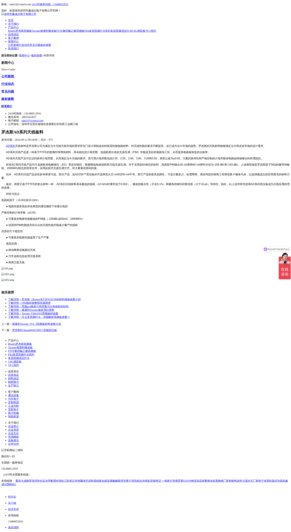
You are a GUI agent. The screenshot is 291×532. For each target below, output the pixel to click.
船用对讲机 (57, 480)
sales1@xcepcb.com (32, 120)
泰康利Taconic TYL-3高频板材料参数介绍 (36, 324)
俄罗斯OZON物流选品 (188, 480)
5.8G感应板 (138, 30)
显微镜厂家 (222, 480)
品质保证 (13, 34)
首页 (10, 20)
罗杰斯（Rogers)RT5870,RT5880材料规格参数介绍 (44, 299)
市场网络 (13, 436)
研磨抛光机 (208, 480)
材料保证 (13, 378)
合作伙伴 (13, 443)
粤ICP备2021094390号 (74, 490)
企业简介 (13, 426)
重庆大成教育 (23, 480)
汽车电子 (13, 398)
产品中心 (13, 27)
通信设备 (13, 395)
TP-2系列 (150, 30)
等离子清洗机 (131, 480)
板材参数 (45, 45)
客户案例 (13, 38)
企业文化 (13, 433)
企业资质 (13, 429)
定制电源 (13, 402)
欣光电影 (144, 480)
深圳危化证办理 (41, 480)
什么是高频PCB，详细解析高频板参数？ (39, 317)
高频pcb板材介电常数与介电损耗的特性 (38, 306)
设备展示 (13, 440)
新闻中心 (13, 41)
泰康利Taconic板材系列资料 (31, 310)
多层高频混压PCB (121, 30)
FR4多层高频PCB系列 (97, 30)
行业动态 (24, 45)
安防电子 (13, 409)
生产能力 (13, 385)
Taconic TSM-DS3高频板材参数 (33, 313)
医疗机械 (13, 413)
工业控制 (13, 405)
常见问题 (35, 45)
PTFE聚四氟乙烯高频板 (70, 30)
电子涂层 (263, 480)
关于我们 (13, 23)
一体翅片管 (168, 480)
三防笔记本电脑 (73, 480)
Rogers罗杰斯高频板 (20, 30)
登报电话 (155, 480)
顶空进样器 (89, 480)
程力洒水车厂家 (248, 480)
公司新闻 (13, 45)
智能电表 (234, 480)
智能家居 (13, 416)
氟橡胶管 (117, 480)
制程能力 (13, 382)
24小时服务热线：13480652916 (50, 4)
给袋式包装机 (277, 480)
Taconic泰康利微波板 (44, 30)
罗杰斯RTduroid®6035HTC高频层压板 (34, 330)
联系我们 (13, 48)
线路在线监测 (104, 480)
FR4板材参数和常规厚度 (29, 303)
